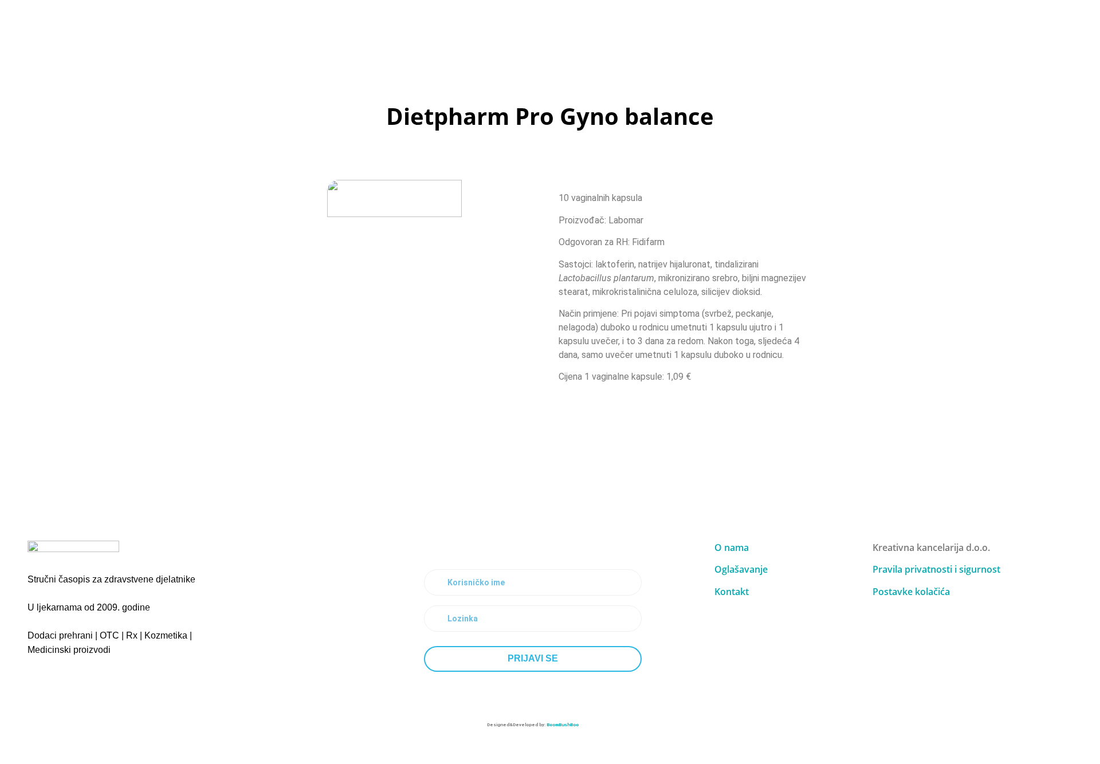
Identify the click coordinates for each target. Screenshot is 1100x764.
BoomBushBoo (563, 724)
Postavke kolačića (911, 591)
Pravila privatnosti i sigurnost (936, 569)
